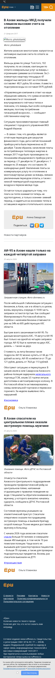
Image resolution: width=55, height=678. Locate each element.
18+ (46, 7)
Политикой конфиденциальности (38, 669)
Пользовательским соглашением (14, 669)
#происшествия (13, 562)
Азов (11, 7)
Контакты (33, 595)
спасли (8, 536)
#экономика (11, 400)
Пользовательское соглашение (18, 601)
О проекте (8, 595)
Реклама (21, 595)
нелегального (43, 374)
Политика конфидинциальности (32, 598)
